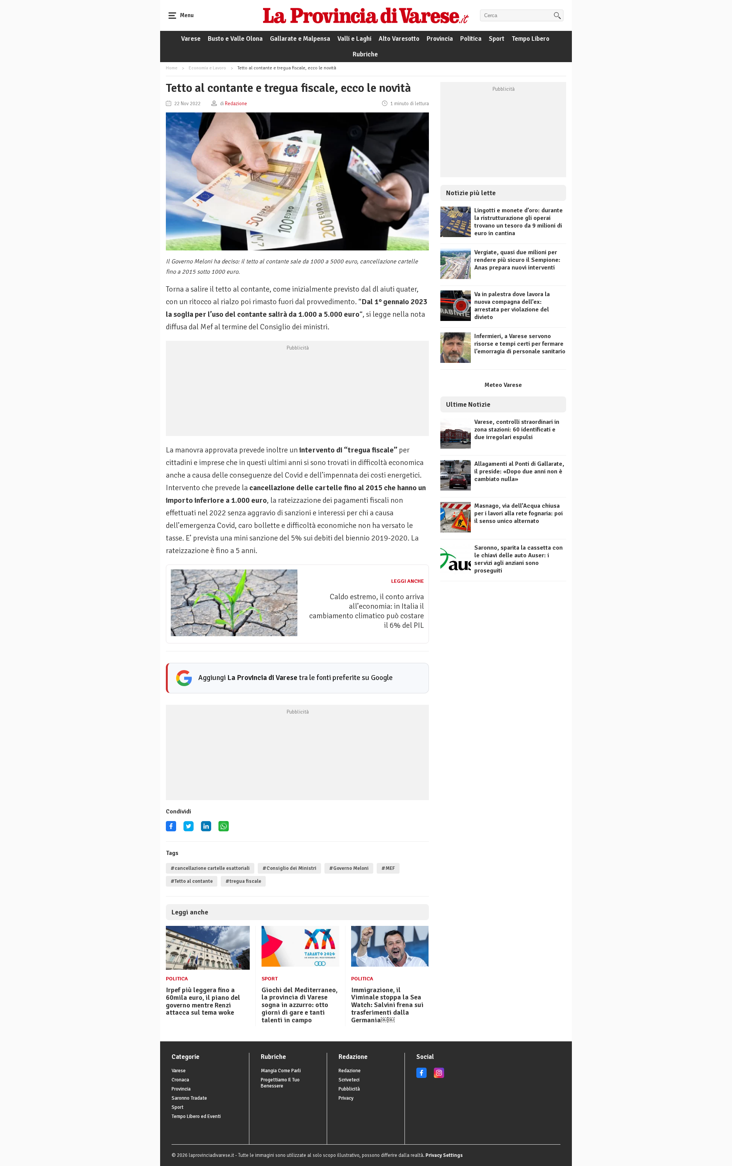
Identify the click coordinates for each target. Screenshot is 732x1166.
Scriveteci (349, 1080)
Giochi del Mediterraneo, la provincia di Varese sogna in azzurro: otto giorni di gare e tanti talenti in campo (299, 1005)
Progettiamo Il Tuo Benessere (280, 1083)
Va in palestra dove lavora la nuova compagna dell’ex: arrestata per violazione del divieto (512, 305)
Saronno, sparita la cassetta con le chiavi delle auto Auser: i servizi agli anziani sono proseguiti (518, 559)
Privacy (346, 1098)
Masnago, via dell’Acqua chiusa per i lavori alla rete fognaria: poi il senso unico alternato (518, 513)
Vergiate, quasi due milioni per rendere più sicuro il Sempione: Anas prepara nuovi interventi (517, 260)
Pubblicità (349, 1089)
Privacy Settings (444, 1155)
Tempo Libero (530, 39)
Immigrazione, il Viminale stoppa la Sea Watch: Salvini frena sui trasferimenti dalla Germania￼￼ (387, 1005)
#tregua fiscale (243, 881)
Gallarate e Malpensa (300, 39)
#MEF (388, 868)
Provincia (440, 39)
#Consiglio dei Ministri (289, 868)
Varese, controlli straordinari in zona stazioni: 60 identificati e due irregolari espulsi (516, 429)
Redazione (350, 1071)
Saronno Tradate (189, 1098)
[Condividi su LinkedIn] (206, 829)
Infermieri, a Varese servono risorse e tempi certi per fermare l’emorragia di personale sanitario (519, 343)
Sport (496, 39)
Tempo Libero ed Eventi (196, 1116)
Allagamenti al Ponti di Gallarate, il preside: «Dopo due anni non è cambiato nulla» (519, 471)
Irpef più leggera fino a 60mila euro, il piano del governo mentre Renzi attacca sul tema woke (203, 1001)
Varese (191, 39)
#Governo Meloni (349, 868)
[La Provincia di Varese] (366, 15)
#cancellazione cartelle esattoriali (210, 868)
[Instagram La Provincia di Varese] (439, 1076)
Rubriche (365, 54)
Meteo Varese (503, 385)
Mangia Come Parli (281, 1071)
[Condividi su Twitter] (188, 829)
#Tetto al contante (191, 881)
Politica (471, 39)
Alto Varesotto (399, 39)
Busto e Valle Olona (235, 39)
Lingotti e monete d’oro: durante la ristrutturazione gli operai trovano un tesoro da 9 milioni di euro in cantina (518, 222)
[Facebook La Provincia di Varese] (171, 829)
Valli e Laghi (354, 39)
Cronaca (180, 1080)
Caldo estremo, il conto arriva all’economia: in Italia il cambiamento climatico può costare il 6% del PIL (366, 611)
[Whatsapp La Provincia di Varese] (223, 829)
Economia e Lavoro (207, 68)
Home (171, 68)
